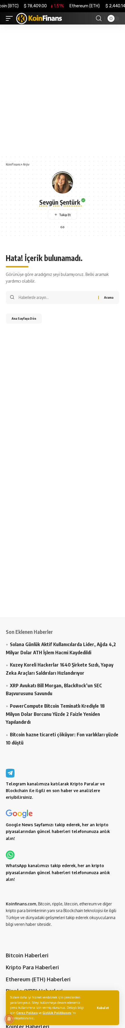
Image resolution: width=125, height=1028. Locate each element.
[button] (103, 1007)
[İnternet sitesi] (62, 227)
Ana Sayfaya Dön (24, 318)
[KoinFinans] (39, 18)
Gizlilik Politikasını (56, 1013)
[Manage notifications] (9, 1019)
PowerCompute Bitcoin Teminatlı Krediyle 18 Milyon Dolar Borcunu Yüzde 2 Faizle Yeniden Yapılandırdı (55, 714)
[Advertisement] (62, 89)
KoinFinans (13, 164)
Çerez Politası (27, 1013)
